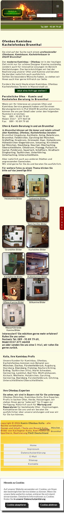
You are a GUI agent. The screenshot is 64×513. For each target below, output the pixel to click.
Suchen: (32, 15)
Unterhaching (9, 155)
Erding (6, 370)
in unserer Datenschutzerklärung (29, 499)
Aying (42, 135)
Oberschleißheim (11, 147)
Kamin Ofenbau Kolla (32, 423)
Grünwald (33, 140)
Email (27, 111)
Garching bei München (41, 137)
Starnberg (21, 378)
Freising (32, 368)
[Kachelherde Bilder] (13, 263)
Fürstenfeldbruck (33, 365)
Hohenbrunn (54, 140)
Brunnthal (7, 137)
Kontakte (33, 464)
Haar (42, 140)
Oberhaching (48, 145)
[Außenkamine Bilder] (37, 263)
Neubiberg (23, 145)
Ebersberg (20, 368)
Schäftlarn (41, 150)
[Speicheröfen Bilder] (37, 211)
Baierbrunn (52, 135)
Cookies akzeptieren (16, 505)
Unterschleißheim (28, 155)
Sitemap (33, 460)
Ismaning (41, 142)
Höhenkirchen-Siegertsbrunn (18, 142)
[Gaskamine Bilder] (37, 185)
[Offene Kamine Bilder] (13, 289)
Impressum (33, 449)
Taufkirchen (23, 152)
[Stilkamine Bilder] (37, 289)
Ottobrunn (28, 147)
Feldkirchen (21, 137)
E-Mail (39, 344)
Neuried (35, 145)
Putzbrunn (16, 150)
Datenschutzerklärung (33, 452)
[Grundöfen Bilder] (13, 236)
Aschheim (32, 135)
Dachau (19, 365)
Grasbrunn (21, 140)
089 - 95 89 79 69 (52, 27)
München (8, 365)
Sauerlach (28, 150)
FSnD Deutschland (38, 433)
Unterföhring (38, 152)
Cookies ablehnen (48, 505)
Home (33, 445)
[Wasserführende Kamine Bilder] (13, 315)
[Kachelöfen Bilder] (37, 236)
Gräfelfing (8, 140)
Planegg (40, 147)
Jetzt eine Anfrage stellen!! (32, 90)
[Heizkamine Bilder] (13, 185)
